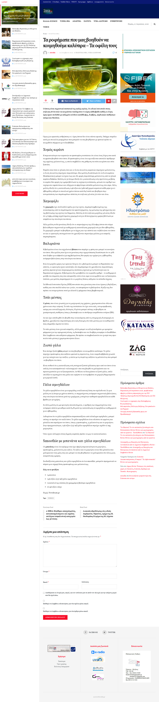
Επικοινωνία (109, 2)
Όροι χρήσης (61, 664)
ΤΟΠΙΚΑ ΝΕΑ (65, 21)
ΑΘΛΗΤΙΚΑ (77, 21)
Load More (19, 194)
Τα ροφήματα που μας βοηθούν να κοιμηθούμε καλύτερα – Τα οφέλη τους (19, 17)
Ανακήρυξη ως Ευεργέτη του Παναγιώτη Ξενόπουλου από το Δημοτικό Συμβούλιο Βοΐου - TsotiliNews (138, 445)
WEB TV (74, 2)
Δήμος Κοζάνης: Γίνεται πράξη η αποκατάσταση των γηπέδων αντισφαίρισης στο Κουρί (23, 168)
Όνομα (46, 571)
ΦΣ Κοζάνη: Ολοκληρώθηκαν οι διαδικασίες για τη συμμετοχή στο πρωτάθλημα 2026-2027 (24, 155)
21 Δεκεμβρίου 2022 (66, 53)
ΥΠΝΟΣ (51, 498)
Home (45, 34)
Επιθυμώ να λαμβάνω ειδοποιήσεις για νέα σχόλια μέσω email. (66, 604)
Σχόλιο (46, 542)
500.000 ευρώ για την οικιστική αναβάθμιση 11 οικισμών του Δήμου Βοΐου (23, 181)
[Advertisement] (85, 127)
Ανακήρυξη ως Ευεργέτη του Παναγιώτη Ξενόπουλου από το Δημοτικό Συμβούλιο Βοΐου (136, 450)
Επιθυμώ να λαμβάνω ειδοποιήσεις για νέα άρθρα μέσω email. (65, 611)
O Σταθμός (55, 2)
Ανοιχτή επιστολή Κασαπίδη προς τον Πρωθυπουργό (24, 84)
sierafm (52, 53)
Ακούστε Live (47, 2)
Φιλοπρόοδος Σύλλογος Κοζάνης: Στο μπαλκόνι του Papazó (24, 72)
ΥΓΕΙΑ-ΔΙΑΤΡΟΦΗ (101, 21)
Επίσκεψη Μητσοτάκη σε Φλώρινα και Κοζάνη (24, 30)
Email (46, 582)
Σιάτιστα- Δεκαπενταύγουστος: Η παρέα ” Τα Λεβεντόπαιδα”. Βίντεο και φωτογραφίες (138, 459)
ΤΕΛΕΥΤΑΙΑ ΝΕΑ (54, 34)
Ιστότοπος (85, 582)
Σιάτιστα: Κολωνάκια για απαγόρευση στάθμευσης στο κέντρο (22, 128)
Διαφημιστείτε (99, 2)
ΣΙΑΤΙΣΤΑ (87, 21)
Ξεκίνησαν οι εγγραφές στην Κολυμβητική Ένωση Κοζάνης (22, 60)
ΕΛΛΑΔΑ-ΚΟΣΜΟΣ (50, 21)
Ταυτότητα (61, 661)
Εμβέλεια (90, 2)
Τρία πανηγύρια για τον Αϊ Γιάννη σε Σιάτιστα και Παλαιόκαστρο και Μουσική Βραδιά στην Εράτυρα (24, 142)
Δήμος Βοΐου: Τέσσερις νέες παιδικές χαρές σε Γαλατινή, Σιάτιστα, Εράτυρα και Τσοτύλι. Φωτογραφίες (136, 469)
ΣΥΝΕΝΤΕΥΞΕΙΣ (116, 21)
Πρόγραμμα (82, 2)
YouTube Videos (65, 2)
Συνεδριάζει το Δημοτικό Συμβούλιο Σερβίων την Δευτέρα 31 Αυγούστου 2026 (24, 98)
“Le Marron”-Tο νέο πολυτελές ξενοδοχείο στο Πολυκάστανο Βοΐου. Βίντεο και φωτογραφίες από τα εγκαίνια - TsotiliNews (136, 430)
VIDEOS (46, 27)
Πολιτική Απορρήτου (61, 667)
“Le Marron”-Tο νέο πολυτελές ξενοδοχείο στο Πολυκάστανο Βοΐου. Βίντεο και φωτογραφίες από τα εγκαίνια (137, 435)
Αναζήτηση (124, 370)
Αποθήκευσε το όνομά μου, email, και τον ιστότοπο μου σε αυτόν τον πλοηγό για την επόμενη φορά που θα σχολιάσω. (80, 594)
